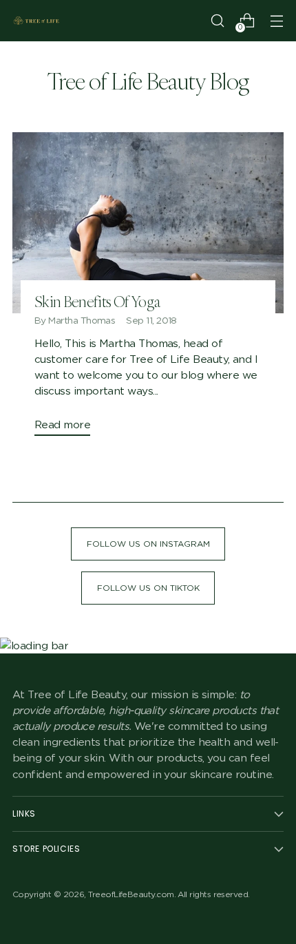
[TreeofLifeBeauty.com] (36, 20)
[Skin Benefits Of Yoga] (148, 222)
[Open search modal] (217, 21)
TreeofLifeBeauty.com (130, 894)
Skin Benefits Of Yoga (97, 301)
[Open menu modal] (276, 21)
